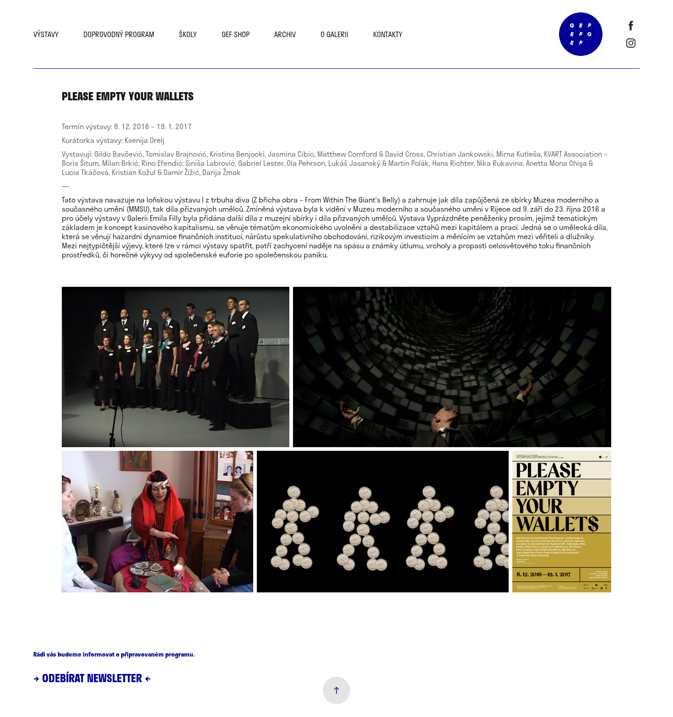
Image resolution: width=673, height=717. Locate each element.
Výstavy (46, 34)
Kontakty (387, 34)
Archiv (285, 34)
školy (188, 34)
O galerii (334, 34)
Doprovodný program (118, 34)
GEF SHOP (236, 34)
